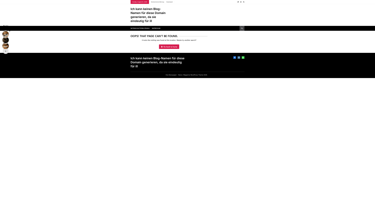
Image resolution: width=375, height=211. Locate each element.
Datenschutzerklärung (157, 2)
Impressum (169, 2)
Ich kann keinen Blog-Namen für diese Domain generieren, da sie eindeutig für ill (157, 62)
